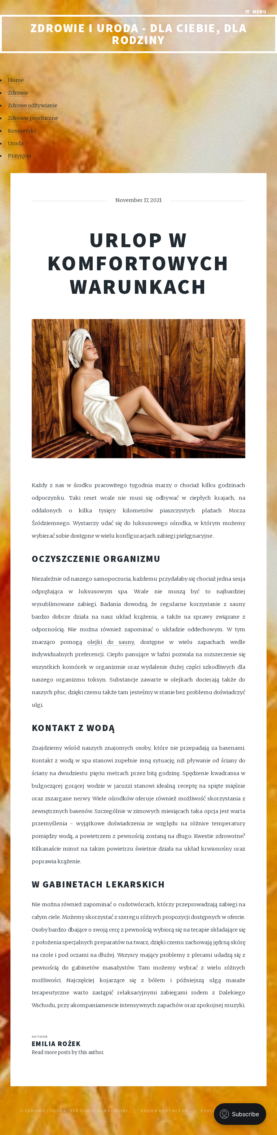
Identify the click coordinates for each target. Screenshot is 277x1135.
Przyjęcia (19, 155)
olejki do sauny (110, 642)
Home (16, 80)
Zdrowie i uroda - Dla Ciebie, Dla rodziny (138, 34)
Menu (259, 12)
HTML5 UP (176, 1110)
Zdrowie (18, 93)
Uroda (15, 143)
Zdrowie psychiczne (33, 118)
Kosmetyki (22, 131)
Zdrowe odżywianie (32, 105)
